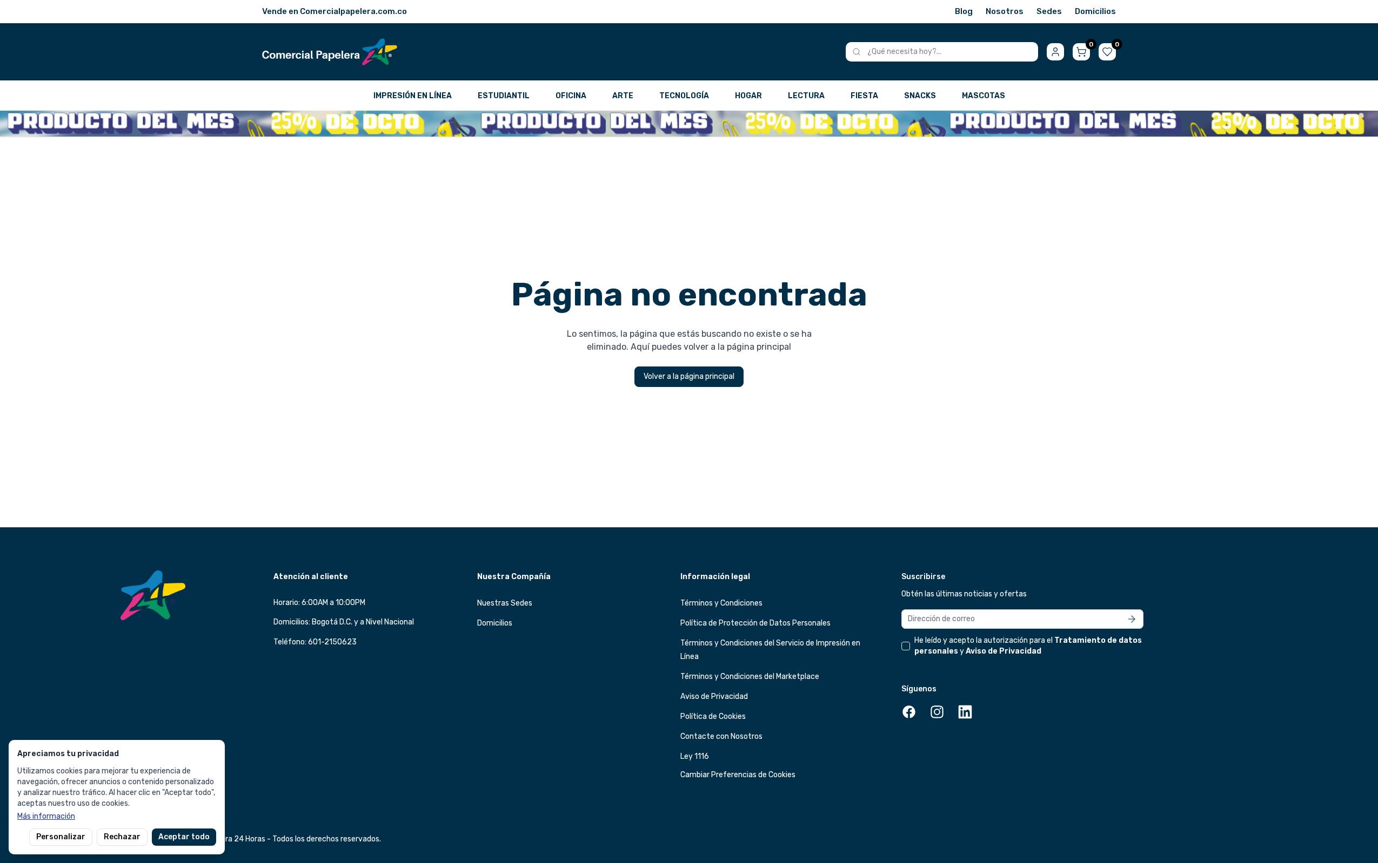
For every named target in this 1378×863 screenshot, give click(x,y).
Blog (964, 11)
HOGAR (748, 95)
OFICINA (571, 95)
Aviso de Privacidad (714, 696)
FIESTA (864, 95)
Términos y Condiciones (721, 603)
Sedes (1049, 11)
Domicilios (1095, 11)
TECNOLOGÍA (684, 95)
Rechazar (122, 836)
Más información (46, 816)
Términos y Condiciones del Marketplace (749, 676)
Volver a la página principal (689, 376)
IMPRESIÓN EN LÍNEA (412, 95)
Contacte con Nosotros (721, 736)
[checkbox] (905, 646)
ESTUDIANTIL (504, 95)
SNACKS (920, 95)
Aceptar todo (184, 836)
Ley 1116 (694, 756)
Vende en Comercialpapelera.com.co (334, 11)
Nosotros (1005, 11)
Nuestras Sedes (504, 603)
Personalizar (60, 836)
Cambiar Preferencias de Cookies (737, 774)
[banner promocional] (689, 124)
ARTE (622, 95)
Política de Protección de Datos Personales (755, 623)
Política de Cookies (713, 716)
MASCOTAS (983, 95)
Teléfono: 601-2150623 (315, 642)
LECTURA (806, 95)
